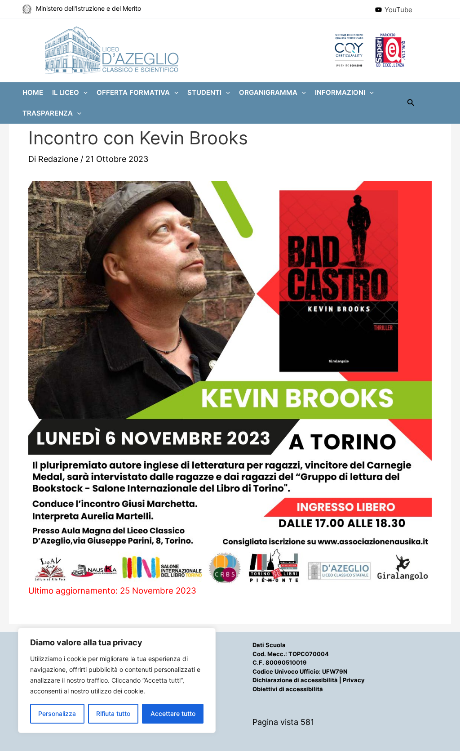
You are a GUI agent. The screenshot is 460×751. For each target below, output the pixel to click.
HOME (32, 92)
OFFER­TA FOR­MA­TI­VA (133, 92)
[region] (117, 680)
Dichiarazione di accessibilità (295, 680)
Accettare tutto (172, 713)
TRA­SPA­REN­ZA (47, 113)
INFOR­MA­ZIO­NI (340, 92)
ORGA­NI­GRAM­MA (268, 92)
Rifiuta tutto (113, 713)
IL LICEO (65, 92)
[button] (83, 92)
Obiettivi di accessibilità (287, 689)
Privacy (354, 680)
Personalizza (57, 713)
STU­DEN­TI (204, 92)
